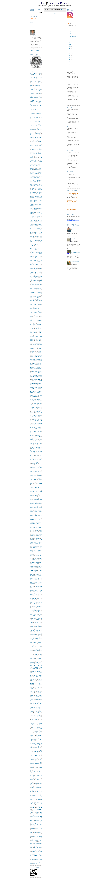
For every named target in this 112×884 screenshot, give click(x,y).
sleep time (31, 716)
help (36, 381)
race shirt (33, 618)
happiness (39, 371)
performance (34, 570)
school (36, 692)
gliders (40, 345)
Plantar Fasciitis (38, 581)
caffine (40, 169)
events (35, 288)
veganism (32, 825)
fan (34, 299)
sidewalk (31, 708)
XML (38, 858)
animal (40, 101)
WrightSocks (32, 856)
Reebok (41, 631)
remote (37, 638)
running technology (33, 679)
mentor (35, 479)
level (39, 444)
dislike (37, 252)
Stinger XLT (39, 746)
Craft (35, 226)
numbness (36, 536)
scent (34, 691)
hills (34, 388)
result (35, 647)
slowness (40, 718)
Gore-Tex (31, 353)
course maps (35, 224)
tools (34, 795)
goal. (38, 349)
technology (32, 778)
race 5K (38, 615)
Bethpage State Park (34, 136)
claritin (34, 193)
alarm (37, 94)
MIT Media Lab (37, 490)
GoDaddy (33, 351)
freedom (34, 324)
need (35, 518)
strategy (40, 748)
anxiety (36, 105)
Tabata (41, 770)
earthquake (37, 267)
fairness (35, 296)
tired (34, 794)
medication (39, 474)
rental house (40, 638)
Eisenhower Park (33, 272)
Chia (37, 185)
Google (35, 352)
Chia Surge (40, 185)
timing (31, 794)
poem (40, 583)
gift (30, 344)
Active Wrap (36, 85)
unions (35, 821)
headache (35, 375)
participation (37, 562)
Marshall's (37, 466)
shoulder (35, 707)
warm (36, 837)
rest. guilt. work (39, 646)
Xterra (41, 858)
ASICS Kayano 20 (39, 110)
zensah (31, 862)
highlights (31, 385)
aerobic (36, 92)
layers (34, 442)
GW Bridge (31, 364)
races (35, 619)
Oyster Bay (32, 556)
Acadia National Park (34, 81)
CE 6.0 (34, 180)
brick (40, 152)
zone (34, 863)
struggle (31, 755)
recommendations (32, 627)
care (31, 177)
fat (38, 301)
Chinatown (35, 186)
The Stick (31, 788)
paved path (38, 566)
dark (34, 235)
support (41, 766)
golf (36, 351)
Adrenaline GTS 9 (33, 89)
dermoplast (36, 240)
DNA (40, 256)
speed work (35, 730)
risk (34, 651)
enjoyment (36, 283)
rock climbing (36, 653)
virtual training (39, 829)
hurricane (39, 400)
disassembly (39, 249)
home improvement (38, 393)
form (35, 323)
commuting (32, 206)
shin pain (32, 703)
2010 (31, 74)
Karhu (37, 428)
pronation (36, 605)
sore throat (36, 727)
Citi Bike (36, 190)
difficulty (31, 245)
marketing (36, 464)
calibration (31, 173)
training (32, 807)
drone (31, 264)
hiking (38, 385)
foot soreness (34, 321)
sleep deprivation (39, 714)
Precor (40, 594)
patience (31, 564)
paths (40, 563)
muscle (40, 503)
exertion (34, 289)
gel (41, 340)
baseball (39, 128)
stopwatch (31, 747)
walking (40, 836)
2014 (70, 53)
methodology (32, 480)
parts (40, 562)
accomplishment (32, 84)
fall (41, 296)
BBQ (38, 129)
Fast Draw (38, 300)
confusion (41, 213)
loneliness (31, 454)
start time (37, 740)
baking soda (40, 121)
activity (40, 85)
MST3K (31, 502)
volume (31, 835)
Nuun (32, 538)
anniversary (35, 102)
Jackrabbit (40, 420)
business (31, 166)
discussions (32, 252)
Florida (36, 315)
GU (30, 363)
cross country (39, 228)
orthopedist (32, 552)
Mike (34, 483)
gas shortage (39, 339)
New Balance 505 (38, 522)
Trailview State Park (35, 806)
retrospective (39, 649)
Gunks (38, 363)
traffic (34, 799)
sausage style (32, 689)
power (35, 593)
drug (33, 264)
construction (31, 217)
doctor (31, 257)
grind (32, 360)
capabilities (31, 174)
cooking (38, 218)
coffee (32, 198)
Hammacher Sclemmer (33, 368)
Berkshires (37, 132)
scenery (31, 691)
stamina (34, 739)
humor (31, 400)
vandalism (40, 824)
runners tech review (38, 662)
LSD (40, 458)
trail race (31, 802)
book (40, 146)
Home (55, 13)
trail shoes (37, 804)
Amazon (37, 98)
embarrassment (39, 275)
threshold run (36, 790)
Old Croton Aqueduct (34, 546)
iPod (38, 419)
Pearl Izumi (35, 567)
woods (34, 854)
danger (31, 235)
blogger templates (54, 882)
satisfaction (32, 688)
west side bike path (39, 846)
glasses (36, 345)
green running (36, 357)
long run (40, 455)
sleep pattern (39, 715)
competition (34, 209)
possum (41, 587)
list (38, 451)
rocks (40, 653)
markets (40, 464)
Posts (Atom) (50, 16)
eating (40, 268)
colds (31, 201)
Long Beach (36, 454)
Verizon (40, 825)
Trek (33, 812)
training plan (40, 807)
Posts (70, 23)
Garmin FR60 (32, 339)
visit (40, 831)
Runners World (33, 663)
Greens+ (34, 359)
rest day (33, 646)
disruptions (36, 253)
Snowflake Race (33, 722)
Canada (40, 173)
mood (40, 495)
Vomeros (40, 835)
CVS (38, 232)
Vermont (31, 827)
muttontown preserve (33, 507)
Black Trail (40, 140)
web (34, 843)
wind (41, 850)
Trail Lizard (39, 800)
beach (41, 129)
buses (40, 165)
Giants (40, 343)
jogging (40, 424)
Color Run (39, 201)
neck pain (31, 518)
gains (37, 332)
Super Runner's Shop (38, 763)
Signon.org (31, 710)
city (40, 190)
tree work (39, 811)
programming (33, 603)
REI (37, 634)
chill (32, 186)
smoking (36, 719)
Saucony (38, 688)
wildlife (40, 848)
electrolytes (32, 273)
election (40, 272)
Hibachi (35, 384)
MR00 (32, 500)
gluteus (40, 347)
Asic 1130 (38, 108)
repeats (35, 639)
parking (32, 562)
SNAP (40, 719)
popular (41, 586)
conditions (38, 212)
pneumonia (40, 582)
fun (36, 331)
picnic (31, 576)
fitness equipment (38, 311)
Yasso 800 (36, 859)
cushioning (32, 232)
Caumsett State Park (38, 178)
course (31, 224)
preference (36, 595)
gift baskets (34, 344)
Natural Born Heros (33, 512)
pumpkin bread (35, 609)
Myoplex (39, 508)
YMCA (32, 860)
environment (37, 284)
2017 (70, 48)
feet (40, 304)
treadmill (39, 809)
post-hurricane (34, 588)
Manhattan (33, 460)
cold (35, 198)
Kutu (40, 436)
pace (31, 558)
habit (38, 364)
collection (35, 201)
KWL (31, 438)
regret (41, 633)
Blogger (31, 142)
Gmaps (36, 348)
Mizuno (37, 491)
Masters (31, 471)
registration (37, 633)
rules (34, 658)
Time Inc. (38, 791)
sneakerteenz (35, 720)
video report (37, 828)
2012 (37, 74)
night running (36, 528)
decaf (37, 236)
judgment (36, 426)
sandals (40, 685)
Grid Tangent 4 (39, 359)
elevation (38, 273)
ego (40, 271)
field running (36, 307)
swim (40, 768)
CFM (41, 181)
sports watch (32, 736)
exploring (39, 292)
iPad (31, 419)
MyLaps (35, 508)
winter (32, 852)
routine (40, 655)
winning (41, 851)
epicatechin (31, 285)
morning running (33, 496)
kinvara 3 (38, 432)
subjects (31, 756)
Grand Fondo (40, 355)
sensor (40, 699)
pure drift (35, 611)
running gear (39, 669)
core (38, 220)
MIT (30, 490)
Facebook (35, 295)
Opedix (38, 548)
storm (38, 747)
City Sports (39, 192)
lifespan (40, 448)
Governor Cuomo (36, 353)
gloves (36, 347)
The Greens (32, 787)
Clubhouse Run (37, 196)
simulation (31, 711)
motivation (34, 498)
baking (36, 121)
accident (38, 82)
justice (39, 427)
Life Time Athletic (34, 448)
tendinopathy (35, 780)
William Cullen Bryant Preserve (34, 850)
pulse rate (38, 607)
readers (41, 623)
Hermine (40, 381)
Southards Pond (35, 728)
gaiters (31, 333)
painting (38, 559)
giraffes (41, 344)
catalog (34, 178)
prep (40, 595)
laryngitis (31, 440)
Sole (41, 726)
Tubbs (32, 816)
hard (31, 372)
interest (31, 415)
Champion (39, 182)
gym (35, 364)
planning (35, 579)
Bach (30, 120)
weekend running (38, 843)
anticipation (39, 104)
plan (38, 578)
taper (39, 771)
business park (37, 166)
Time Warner (36, 792)
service (34, 700)
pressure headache (33, 598)
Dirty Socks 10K (34, 248)
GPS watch (34, 355)
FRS (32, 329)
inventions (32, 417)
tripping (34, 813)
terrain (34, 782)
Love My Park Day (35, 458)
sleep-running (36, 716)
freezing (31, 325)
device (40, 241)
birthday (33, 138)
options (39, 550)
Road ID (31, 653)
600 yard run (39, 78)
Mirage (36, 488)
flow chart (39, 315)
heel (33, 380)
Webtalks (59, 882)
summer (36, 759)
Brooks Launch (36, 161)
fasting (36, 301)
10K (34, 73)
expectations (32, 291)
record (37, 627)
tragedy (38, 799)
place (35, 578)
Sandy (31, 687)
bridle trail (39, 153)
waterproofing (40, 839)
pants (33, 560)
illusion (36, 404)
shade (37, 700)
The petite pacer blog (38, 787)
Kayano (37, 430)
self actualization (36, 696)
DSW (40, 264)
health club (38, 376)
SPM (32, 734)
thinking (31, 790)
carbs (41, 176)
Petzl (40, 574)
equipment (39, 285)
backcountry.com (39, 120)
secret (36, 695)
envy (40, 284)
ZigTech (31, 863)
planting (31, 582)
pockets (32, 583)
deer (39, 237)
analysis (32, 101)
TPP (41, 796)
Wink (38, 851)
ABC (38, 80)
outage (40, 552)
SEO (30, 700)
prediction (31, 595)
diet (39, 244)
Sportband (32, 735)
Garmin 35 (32, 336)
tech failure (37, 775)
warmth (39, 837)
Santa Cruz (39, 687)
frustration (36, 329)
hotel (32, 397)
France (39, 323)
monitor (40, 494)
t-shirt (38, 770)
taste (30, 775)
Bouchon (40, 149)
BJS (38, 138)
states (34, 742)
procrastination (32, 601)
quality (31, 614)
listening (41, 451)
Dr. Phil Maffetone (38, 261)
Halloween (32, 367)
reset (35, 642)
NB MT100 (40, 515)
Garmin (31, 335)
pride (30, 599)
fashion (31, 300)
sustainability (40, 767)
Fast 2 (34, 300)
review (31, 650)
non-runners (33, 532)
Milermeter (33, 484)
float (41, 313)
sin (34, 711)
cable (40, 168)
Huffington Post (32, 399)
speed (41, 728)
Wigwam (36, 848)
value (37, 824)
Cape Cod (35, 174)
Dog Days (39, 257)
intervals (36, 416)
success (31, 758)
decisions (35, 237)
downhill (35, 260)
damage (40, 233)
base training (32, 128)
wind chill (33, 851)
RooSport (36, 654)
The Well (35, 788)
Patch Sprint (36, 563)
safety (31, 685)
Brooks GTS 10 (34, 160)
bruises (40, 164)
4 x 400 (35, 77)
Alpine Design (39, 97)
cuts (35, 232)
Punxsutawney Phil (34, 610)
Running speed (32, 677)
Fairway (38, 296)
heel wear (37, 380)
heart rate (40, 377)
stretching (33, 752)
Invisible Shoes (37, 417)
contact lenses (40, 217)
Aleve (40, 94)
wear (40, 840)
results (39, 647)
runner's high (36, 659)
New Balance (37, 520)
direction (40, 245)
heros (37, 383)
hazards (35, 373)
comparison (38, 206)
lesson (40, 443)
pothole (32, 591)
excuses (31, 289)
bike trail (36, 137)
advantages (39, 89)
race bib (31, 617)
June (71, 33)
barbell (31, 124)
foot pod (40, 320)
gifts (38, 344)
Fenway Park (32, 305)
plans (40, 579)
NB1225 (32, 516)
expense (39, 291)
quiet (40, 614)
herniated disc (32, 383)
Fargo (37, 299)
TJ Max (39, 794)
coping (35, 220)
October (38, 544)
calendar (33, 172)
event (31, 288)
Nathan (40, 511)
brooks (36, 157)
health (32, 376)
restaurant (31, 647)
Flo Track (38, 313)
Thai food (39, 783)
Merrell (40, 479)
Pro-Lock (34, 599)
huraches (34, 400)
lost (39, 456)
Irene (40, 419)
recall (40, 626)
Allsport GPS (36, 96)
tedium (39, 778)
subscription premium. (37, 756)
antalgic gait (35, 104)
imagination (39, 404)
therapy (40, 788)
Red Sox (32, 631)
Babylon (40, 118)
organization (31, 551)
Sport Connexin (38, 734)
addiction (39, 86)
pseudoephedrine (39, 606)
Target (41, 772)
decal (40, 236)
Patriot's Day (37, 564)
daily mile (36, 233)
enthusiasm (32, 284)
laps (40, 439)
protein (34, 606)
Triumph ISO (40, 813)
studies (36, 755)
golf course (39, 351)
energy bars (33, 281)
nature (38, 512)
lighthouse (31, 450)
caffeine (36, 169)
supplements (36, 766)
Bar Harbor (39, 122)
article (34, 108)
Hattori (39, 372)
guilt (34, 363)
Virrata (41, 828)
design (32, 241)
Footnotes (39, 321)
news (40, 527)
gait (40, 332)
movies (41, 499)
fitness (40, 309)
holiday (31, 392)
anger (36, 101)
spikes (35, 731)
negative (39, 518)
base (39, 126)
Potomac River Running (37, 591)
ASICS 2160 (33, 110)
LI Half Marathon (34, 447)
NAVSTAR (37, 514)
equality (36, 285)
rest (41, 645)
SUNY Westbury (38, 762)
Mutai (40, 504)
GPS (41, 353)
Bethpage (38, 133)
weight (31, 844)
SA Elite (36, 684)
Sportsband (37, 736)
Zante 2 (39, 860)
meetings (35, 476)
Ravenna (34, 623)
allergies (31, 96)
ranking (31, 623)
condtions (31, 213)
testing (32, 783)
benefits (33, 132)
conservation (32, 216)
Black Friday (36, 140)
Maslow (41, 466)
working (31, 855)
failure (31, 296)
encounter (39, 279)
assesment (32, 113)
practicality (31, 594)
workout (35, 855)
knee (39, 434)
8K (32, 80)
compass (31, 208)
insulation (41, 412)
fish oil (41, 308)
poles (33, 584)
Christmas (31, 189)
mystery (31, 510)
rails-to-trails (40, 621)
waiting (34, 836)
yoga (36, 860)
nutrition (40, 536)
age (37, 93)
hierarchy (39, 384)
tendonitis (40, 780)
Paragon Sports (40, 560)
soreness (40, 727)
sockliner (39, 724)
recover (40, 627)
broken (31, 154)
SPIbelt (31, 731)
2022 (70, 39)
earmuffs (33, 267)
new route (35, 526)
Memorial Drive (32, 478)
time (33, 791)
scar (38, 689)
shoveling (39, 707)
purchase (31, 611)
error (36, 287)
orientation (38, 551)
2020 (70, 42)
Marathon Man (34, 463)
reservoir (31, 642)
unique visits (39, 821)
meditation (39, 475)
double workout (39, 259)
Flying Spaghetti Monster (34, 317)
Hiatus (31, 384)
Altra (34, 98)
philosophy (31, 575)
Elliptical (32, 275)
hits (39, 389)
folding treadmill (35, 319)
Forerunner (31, 323)
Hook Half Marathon (33, 395)
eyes (38, 293)
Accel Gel (40, 81)
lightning (36, 450)
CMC (41, 196)
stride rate (35, 754)
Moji (36, 494)
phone (35, 575)
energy (41, 280)
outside (40, 554)
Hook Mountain (40, 395)
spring (41, 736)
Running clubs (35, 668)
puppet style (39, 610)
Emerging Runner (35, 277)
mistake (40, 488)
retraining (35, 649)
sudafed (35, 758)
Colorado (31, 202)
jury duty (35, 427)
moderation (32, 494)
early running (40, 265)
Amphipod (33, 100)
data (37, 235)
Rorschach (31, 655)
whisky (35, 847)
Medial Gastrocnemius (33, 474)
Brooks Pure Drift (38, 162)
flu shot (37, 316)
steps (38, 743)
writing (36, 856)
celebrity (31, 181)
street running (38, 750)
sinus (40, 711)
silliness (36, 710)
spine (40, 731)
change (31, 184)
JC (30, 423)
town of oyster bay (37, 796)
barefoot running (36, 124)
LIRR (31, 451)
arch (41, 106)
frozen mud (40, 328)
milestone (37, 484)
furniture (31, 332)
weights (34, 846)
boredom (31, 148)
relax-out (31, 635)
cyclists (32, 233)
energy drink (39, 281)
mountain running (36, 499)
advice (31, 92)
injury (41, 410)
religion (40, 637)
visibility (37, 831)
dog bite (35, 257)
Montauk (31, 495)
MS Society (39, 500)
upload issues (32, 823)
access (33, 82)
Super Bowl (32, 763)
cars (30, 178)
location (35, 452)
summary (31, 759)
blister (32, 141)
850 (30, 80)
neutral (32, 520)
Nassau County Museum (33, 511)
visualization (35, 832)
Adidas (31, 88)
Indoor (31, 410)
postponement (32, 590)
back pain (34, 120)
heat (39, 379)
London (40, 452)
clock (40, 194)
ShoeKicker (32, 706)
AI (40, 93)
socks (31, 726)
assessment (37, 113)
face (32, 295)
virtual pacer (33, 829)
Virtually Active (32, 831)
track (33, 798)
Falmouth (32, 297)
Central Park (36, 181)
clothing (31, 196)
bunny (37, 165)
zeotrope (35, 862)
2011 (34, 74)
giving (32, 345)
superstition (31, 764)
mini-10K (39, 486)
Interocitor (39, 415)
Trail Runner (37, 802)
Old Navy (41, 546)
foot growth (31, 320)
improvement (38, 407)
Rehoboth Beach (33, 634)
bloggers (35, 142)
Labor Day (36, 438)
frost (36, 328)
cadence (31, 169)
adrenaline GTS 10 (38, 88)
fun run (39, 331)
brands (41, 150)
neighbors (40, 519)
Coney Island (36, 213)
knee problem (32, 435)
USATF (41, 823)
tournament (31, 796)
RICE (38, 650)
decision (31, 237)
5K (34, 78)
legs (33, 443)
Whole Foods (39, 847)
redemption (36, 631)
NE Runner (39, 516)
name (35, 510)
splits (41, 732)
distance (40, 253)
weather (32, 842)
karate (34, 428)
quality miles (36, 614)
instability (36, 412)
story (41, 747)
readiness (32, 625)
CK (30, 193)
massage (37, 468)
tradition (31, 799)
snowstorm (33, 723)
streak (33, 750)
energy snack (32, 283)
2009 (70, 63)
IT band (36, 420)
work (39, 854)
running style (38, 677)
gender (40, 341)
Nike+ (37, 530)
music (36, 504)
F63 (41, 293)
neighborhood (33, 519)
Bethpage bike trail (35, 134)
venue (36, 825)
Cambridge (36, 173)
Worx (40, 855)
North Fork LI (33, 535)
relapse (40, 634)
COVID (36, 225)
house (35, 397)
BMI (39, 144)
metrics (38, 480)
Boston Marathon (34, 149)
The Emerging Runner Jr (38, 786)
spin (37, 731)
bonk (37, 146)
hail (40, 364)
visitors (31, 832)
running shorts (38, 676)
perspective (32, 574)
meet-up (31, 476)
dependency (31, 240)
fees (38, 304)
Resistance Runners (33, 643)
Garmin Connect (37, 337)
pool (33, 586)
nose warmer (39, 535)
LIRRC (34, 451)
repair (32, 639)
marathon (40, 462)
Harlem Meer (35, 372)
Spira (31, 732)
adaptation (31, 86)
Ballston (36, 122)
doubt (31, 260)
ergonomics (31, 287)
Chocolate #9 (34, 188)
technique (38, 776)
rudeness (31, 658)
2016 (70, 50)
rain (32, 622)
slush (32, 719)
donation (34, 259)
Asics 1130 (40, 109)
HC (38, 373)
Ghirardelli (36, 343)
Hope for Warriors (34, 396)
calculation (31, 170)
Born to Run (36, 148)
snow (39, 720)
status (40, 742)
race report (40, 617)
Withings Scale (37, 852)
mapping (36, 462)
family (37, 297)
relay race (39, 635)
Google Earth (39, 352)
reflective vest (33, 633)
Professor (36, 602)
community (38, 205)
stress (38, 751)
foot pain (36, 320)
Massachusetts (33, 467)
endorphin (31, 280)
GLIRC (31, 347)
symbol (31, 770)
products (31, 602)
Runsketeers (32, 683)
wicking (31, 848)
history (35, 389)
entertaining (40, 283)
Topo (37, 795)
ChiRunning (40, 186)
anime (31, 102)
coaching (32, 197)
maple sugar (39, 460)
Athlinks (39, 114)
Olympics (40, 547)
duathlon (31, 265)
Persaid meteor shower (37, 571)
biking (41, 137)
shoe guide (39, 704)
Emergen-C (40, 276)
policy (37, 584)
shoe (35, 704)
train (41, 806)
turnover (35, 817)
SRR (34, 738)
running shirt (35, 675)
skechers (39, 712)
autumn (37, 117)
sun (40, 759)
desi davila (40, 240)
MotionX (40, 496)
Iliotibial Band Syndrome (37, 403)
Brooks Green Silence (38, 158)
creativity (34, 228)
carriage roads (39, 177)
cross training (32, 229)
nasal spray (39, 510)
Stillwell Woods (38, 744)
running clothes (36, 667)
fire (38, 308)
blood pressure (34, 144)
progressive (32, 605)
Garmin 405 (36, 336)
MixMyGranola (32, 491)
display (32, 253)
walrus (33, 837)
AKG (34, 94)
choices (39, 188)
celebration (39, 180)
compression (32, 210)
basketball (31, 129)
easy (37, 268)
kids (35, 431)
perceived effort (34, 568)
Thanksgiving (32, 784)
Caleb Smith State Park (38, 170)
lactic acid (32, 439)
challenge (33, 182)
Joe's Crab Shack (35, 424)
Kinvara (31, 432)
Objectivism (31, 543)
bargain (36, 125)
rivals (37, 651)
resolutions (31, 645)
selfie (37, 699)
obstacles (36, 543)
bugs (33, 165)
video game (32, 828)
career (35, 177)
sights (36, 708)
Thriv (40, 790)
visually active (40, 832)
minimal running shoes (35, 487)
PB (41, 566)
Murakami (36, 503)
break (32, 152)
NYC (41, 539)
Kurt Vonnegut (36, 436)
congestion (32, 214)
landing (37, 439)
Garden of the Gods (37, 333)
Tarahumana (32, 772)
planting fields (35, 582)
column (35, 204)
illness (31, 404)
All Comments (71, 25)
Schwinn (40, 692)
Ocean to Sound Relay (33, 544)
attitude (36, 116)
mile (37, 483)
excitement (39, 288)
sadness (40, 684)
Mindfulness (33, 486)
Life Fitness (40, 447)
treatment (35, 811)
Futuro (35, 332)
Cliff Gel (40, 193)
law (40, 440)
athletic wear (34, 114)
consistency (38, 216)
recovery (32, 629)
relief (35, 637)
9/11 (35, 80)
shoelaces (38, 706)
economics (31, 269)
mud (40, 502)
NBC (35, 516)
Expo (31, 293)
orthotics (36, 552)
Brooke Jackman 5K (37, 154)
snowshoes (40, 722)
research (34, 641)
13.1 (37, 73)
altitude (31, 98)
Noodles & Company (39, 532)
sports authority (38, 735)
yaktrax (33, 859)
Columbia (31, 204)
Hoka (40, 391)
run (37, 658)
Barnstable (35, 126)
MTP (37, 502)
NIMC (41, 530)
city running (32, 192)
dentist (40, 239)
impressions (32, 407)
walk (37, 836)
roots (40, 654)
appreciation (34, 106)
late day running (36, 440)
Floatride (32, 315)
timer (40, 792)
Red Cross (40, 630)
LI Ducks (34, 446)
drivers (40, 263)
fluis (40, 316)
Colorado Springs (38, 202)
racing (38, 619)
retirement (31, 649)
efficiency (31, 271)
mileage (40, 483)
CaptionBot (37, 176)
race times (38, 618)
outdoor (31, 554)
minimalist (32, 488)
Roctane (31, 654)
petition (37, 574)
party (31, 563)
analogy (41, 100)
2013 (40, 74)
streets (31, 751)
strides (40, 754)
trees (31, 812)
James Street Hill (34, 422)
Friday (32, 327)
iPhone (34, 419)
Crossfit (40, 229)
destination (36, 241)
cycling (41, 232)
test (41, 782)
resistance (39, 642)
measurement (39, 472)
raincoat (36, 622)
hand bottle (31, 369)
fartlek (40, 299)
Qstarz (36, 613)
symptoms (34, 770)
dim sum (37, 245)
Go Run (40, 348)
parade (36, 560)
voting (31, 836)
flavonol (40, 312)
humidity (38, 399)
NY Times (36, 539)
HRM (39, 397)
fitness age (31, 311)
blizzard (36, 141)
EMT (35, 279)
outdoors (36, 554)
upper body (37, 823)
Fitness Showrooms (33, 312)
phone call (39, 575)
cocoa (36, 197)
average (41, 117)
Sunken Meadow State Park (38, 760)
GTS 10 (40, 361)
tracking (38, 798)
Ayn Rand (35, 118)
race (34, 615)
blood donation (40, 142)
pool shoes (37, 586)
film (40, 307)
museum (31, 504)
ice (30, 403)
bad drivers (32, 121)
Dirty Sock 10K (38, 247)
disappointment (33, 249)
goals (41, 349)
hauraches (31, 373)
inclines (40, 408)
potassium (40, 590)
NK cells (41, 531)
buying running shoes (33, 168)
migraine (31, 483)
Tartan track (39, 774)
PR (40, 593)
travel (33, 809)
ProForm (40, 602)
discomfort (36, 251)
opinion (35, 550)
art (31, 108)
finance (31, 308)
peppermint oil (40, 567)
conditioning (32, 212)
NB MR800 (35, 515)
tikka (30, 791)
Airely (31, 94)
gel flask (32, 341)
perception (40, 568)
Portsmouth (32, 587)
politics (40, 584)
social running (33, 724)
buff (30, 165)
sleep (34, 714)
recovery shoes (39, 629)
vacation (32, 824)
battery (35, 129)
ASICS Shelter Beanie (34, 112)
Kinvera (36, 434)
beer (31, 130)
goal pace (34, 349)
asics (35, 109)
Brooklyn (31, 156)
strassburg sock (36, 748)
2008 (70, 64)
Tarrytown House (33, 774)
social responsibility (39, 723)
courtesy (39, 224)
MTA (34, 502)
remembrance (32, 638)
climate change (32, 194)
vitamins (32, 833)
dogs (31, 259)
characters (35, 184)
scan (35, 689)
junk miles (31, 427)
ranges (40, 622)
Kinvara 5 (31, 434)
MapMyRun (32, 462)
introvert (41, 416)
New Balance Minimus (34, 523)
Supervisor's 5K (38, 764)
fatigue (34, 303)
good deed (31, 352)
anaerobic (37, 100)
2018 (70, 46)
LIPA (40, 450)
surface (32, 767)
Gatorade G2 (32, 340)
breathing (36, 152)
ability (41, 80)
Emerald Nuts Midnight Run (34, 276)
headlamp (40, 375)
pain (34, 559)
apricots (39, 106)
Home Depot (32, 393)
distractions (35, 255)
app (40, 105)
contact (36, 217)
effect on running (38, 269)
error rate (39, 287)
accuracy (38, 84)
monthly (36, 495)
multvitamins (32, 503)
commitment (32, 205)
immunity (38, 405)
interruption (31, 416)
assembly (40, 112)
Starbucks (32, 740)
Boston (41, 148)
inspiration (32, 412)
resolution (39, 643)
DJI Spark (36, 256)
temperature (38, 779)
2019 (70, 44)
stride (37, 752)
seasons (32, 695)
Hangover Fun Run (38, 369)
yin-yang (41, 859)
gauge (36, 340)
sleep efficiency (33, 715)
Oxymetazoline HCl (38, 555)
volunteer (35, 835)
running (40, 665)
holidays (38, 392)
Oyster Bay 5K (38, 556)
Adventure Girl (37, 90)
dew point (32, 243)
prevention (39, 598)
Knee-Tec (37, 435)
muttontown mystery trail (35, 506)
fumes (33, 331)
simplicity (39, 710)
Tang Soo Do (34, 771)
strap (31, 748)
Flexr (35, 313)
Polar (31, 584)
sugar (40, 758)
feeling (35, 304)
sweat (32, 768)
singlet (37, 711)
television (31, 779)
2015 (70, 52)
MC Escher (34, 472)
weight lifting (36, 844)
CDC (31, 180)
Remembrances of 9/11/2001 (35, 24)
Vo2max (39, 833)
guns (40, 363)
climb (37, 194)
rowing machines (38, 657)
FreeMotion (39, 324)
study (40, 755)
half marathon (37, 365)
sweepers (36, 768)
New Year (35, 527)
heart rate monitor (34, 379)
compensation (36, 208)
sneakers (31, 720)
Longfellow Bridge (34, 456)
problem (38, 599)
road (40, 651)
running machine (36, 673)
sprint (32, 738)
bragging (38, 150)
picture (35, 576)
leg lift (31, 443)
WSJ (39, 856)
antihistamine (32, 105)
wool (36, 854)
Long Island (36, 455)
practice (36, 594)
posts (36, 590)
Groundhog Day (36, 360)
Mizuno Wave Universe (39, 492)
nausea (41, 512)
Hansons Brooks (34, 371)
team (33, 775)
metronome (32, 482)
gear (39, 340)
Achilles (31, 85)
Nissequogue (36, 531)
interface (35, 415)
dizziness (31, 256)
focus (40, 317)
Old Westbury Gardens (34, 547)
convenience (33, 218)
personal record (33, 572)
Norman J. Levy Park (39, 534)
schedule (31, 692)
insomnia (38, 411)
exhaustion (39, 289)
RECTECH (32, 630)
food (39, 319)
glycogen (31, 348)
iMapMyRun (32, 405)
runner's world (38, 661)
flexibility (31, 313)
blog (40, 141)
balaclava (32, 122)
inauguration (31, 408)
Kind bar (39, 431)
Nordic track (33, 534)
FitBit (36, 309)
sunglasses (31, 760)
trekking (37, 812)
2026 (70, 31)
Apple (31, 106)
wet (31, 847)
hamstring (39, 368)
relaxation (35, 635)
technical (34, 776)
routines (31, 657)
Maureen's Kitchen (36, 471)
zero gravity (39, 862)
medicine (31, 475)
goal (30, 349)
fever (39, 305)
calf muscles (38, 172)
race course (35, 617)
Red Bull (37, 630)
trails (41, 804)
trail (41, 799)
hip (38, 388)
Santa (35, 687)
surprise (36, 767)
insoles (34, 411)
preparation (32, 596)
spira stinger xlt (36, 732)
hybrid (31, 402)
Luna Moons (32, 459)
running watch (40, 680)
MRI (35, 500)
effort (36, 271)
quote (31, 615)
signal (40, 708)
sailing (36, 685)
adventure (31, 90)
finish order (35, 308)
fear (38, 303)
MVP (38, 507)
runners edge (32, 662)
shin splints (36, 703)
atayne (41, 113)
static (37, 742)
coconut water (40, 197)
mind (41, 484)
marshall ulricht (32, 466)
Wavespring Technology (34, 840)
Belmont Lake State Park (38, 130)
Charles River (32, 185)
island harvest (32, 420)
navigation (32, 514)
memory (37, 478)
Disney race (40, 252)
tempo (31, 780)
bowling (31, 150)
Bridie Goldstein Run (33, 153)
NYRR (39, 542)
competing (40, 208)
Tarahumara (37, 772)
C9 (37, 168)
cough (40, 223)
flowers (31, 316)
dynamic (35, 265)
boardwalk (31, 145)
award (32, 118)
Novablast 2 (32, 536)
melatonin (39, 476)
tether (36, 783)
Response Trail (36, 645)
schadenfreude (39, 691)
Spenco (40, 730)
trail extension (33, 800)
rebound (36, 626)
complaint (39, 209)
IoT (41, 417)
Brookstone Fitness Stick (33, 164)
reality (32, 626)
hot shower (40, 396)
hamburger (38, 367)
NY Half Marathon (37, 538)
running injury (36, 672)
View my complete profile (35, 50)
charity (40, 184)
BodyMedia (33, 146)
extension (35, 293)
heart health (35, 377)
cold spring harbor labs (37, 200)
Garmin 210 (37, 335)
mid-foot (38, 482)
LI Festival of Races (39, 446)
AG (35, 93)
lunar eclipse (36, 459)
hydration (35, 402)
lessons (31, 444)
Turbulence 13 (36, 816)
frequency (40, 325)
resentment (39, 641)
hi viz (40, 383)
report (31, 641)
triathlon (40, 812)
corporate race (38, 221)
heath (31, 380)
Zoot (36, 863)
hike (34, 385)
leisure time (36, 443)
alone (35, 97)
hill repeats (38, 387)
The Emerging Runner (35, 35)
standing (39, 739)
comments (39, 204)
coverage (31, 225)
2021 (70, 40)
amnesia (41, 98)
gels (36, 341)
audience (34, 117)
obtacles (40, 543)
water (31, 839)
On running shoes (32, 548)
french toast (36, 325)
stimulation (34, 746)
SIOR (31, 712)
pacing (40, 558)
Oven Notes (32, 555)
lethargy (35, 444)
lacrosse (40, 438)
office (41, 544)
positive (37, 587)
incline (36, 408)
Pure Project (40, 611)
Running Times (33, 680)
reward (35, 650)
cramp (38, 226)
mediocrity (35, 475)
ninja (31, 531)
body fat (41, 145)
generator (31, 343)
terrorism (38, 782)
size (35, 712)
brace (34, 150)
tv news (39, 817)
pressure (39, 596)
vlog (36, 833)
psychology (33, 607)
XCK (35, 858)
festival (36, 305)
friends (36, 327)
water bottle (35, 839)
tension (31, 782)
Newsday (31, 528)
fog (30, 319)
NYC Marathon (35, 540)
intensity (39, 414)
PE (31, 567)
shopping (31, 707)
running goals (34, 671)
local (32, 452)
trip (31, 813)
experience (32, 292)
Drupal (37, 264)
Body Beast (36, 145)
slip (40, 716)
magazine (41, 459)
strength (34, 751)
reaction (38, 623)
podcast (37, 583)
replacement (39, 639)
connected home (38, 214)
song (32, 727)
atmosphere (31, 116)
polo (30, 586)
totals (40, 795)
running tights (40, 679)
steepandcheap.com (32, 743)
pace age (36, 558)
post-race (39, 588)
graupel (32, 356)
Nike (33, 530)
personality (39, 572)
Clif (36, 193)
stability (38, 738)
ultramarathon (37, 820)
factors (40, 295)
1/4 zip (31, 73)
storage (35, 747)
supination (31, 766)
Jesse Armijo (34, 423)
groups (36, 361)
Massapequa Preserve (37, 470)
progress (38, 603)
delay (41, 237)
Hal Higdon (32, 365)
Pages (31, 559)
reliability (31, 637)
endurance (36, 280)
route (35, 655)
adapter (36, 86)
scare (40, 689)
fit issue (32, 309)
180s (40, 73)
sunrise (32, 762)
